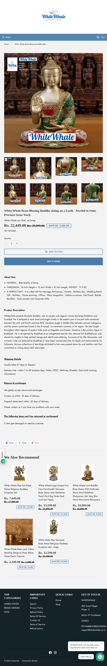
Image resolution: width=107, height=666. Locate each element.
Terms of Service (37, 624)
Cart (102, 37)
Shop (58, 604)
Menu (8, 37)
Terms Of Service (38, 616)
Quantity (7, 238)
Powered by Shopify (29, 660)
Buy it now (53, 261)
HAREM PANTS (11, 603)
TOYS (6, 612)
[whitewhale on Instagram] (55, 652)
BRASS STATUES (12, 607)
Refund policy (36, 628)
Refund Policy (36, 612)
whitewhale (15, 660)
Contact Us (35, 620)
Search (33, 603)
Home (6, 44)
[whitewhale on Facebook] (50, 652)
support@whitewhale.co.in (93, 630)
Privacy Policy (36, 607)
